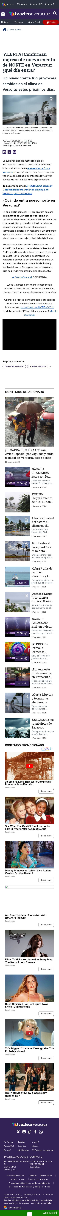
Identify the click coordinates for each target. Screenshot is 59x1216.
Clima (11, 30)
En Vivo (52, 22)
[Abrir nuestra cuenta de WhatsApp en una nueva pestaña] (41, 1132)
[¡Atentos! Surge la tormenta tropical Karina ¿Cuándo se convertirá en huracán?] (17, 602)
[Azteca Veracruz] (29, 13)
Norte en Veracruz (14, 366)
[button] (29, 1214)
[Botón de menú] (3, 14)
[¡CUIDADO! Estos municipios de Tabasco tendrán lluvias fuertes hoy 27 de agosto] (17, 728)
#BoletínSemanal (22, 277)
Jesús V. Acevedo (22, 146)
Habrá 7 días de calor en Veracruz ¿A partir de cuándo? (42, 576)
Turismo (18, 22)
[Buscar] (55, 13)
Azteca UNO (36, 4)
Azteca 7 (49, 4)
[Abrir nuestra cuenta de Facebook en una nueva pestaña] (35, 1132)
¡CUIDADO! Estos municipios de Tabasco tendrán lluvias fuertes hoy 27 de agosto (42, 729)
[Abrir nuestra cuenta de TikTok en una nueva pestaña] (29, 1132)
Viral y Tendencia (36, 22)
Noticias (5, 22)
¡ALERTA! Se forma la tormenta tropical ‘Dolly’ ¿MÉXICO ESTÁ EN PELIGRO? (42, 653)
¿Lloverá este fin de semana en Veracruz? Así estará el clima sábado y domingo (41, 678)
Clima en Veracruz (39, 366)
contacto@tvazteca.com (41, 1161)
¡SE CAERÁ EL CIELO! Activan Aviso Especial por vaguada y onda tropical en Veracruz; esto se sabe (29, 454)
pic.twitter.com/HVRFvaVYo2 (37, 307)
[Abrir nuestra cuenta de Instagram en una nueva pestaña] (24, 1132)
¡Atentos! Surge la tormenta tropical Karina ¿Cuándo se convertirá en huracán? (42, 603)
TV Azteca (22, 4)
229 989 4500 (36, 1164)
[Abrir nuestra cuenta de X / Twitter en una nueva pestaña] (18, 1132)
